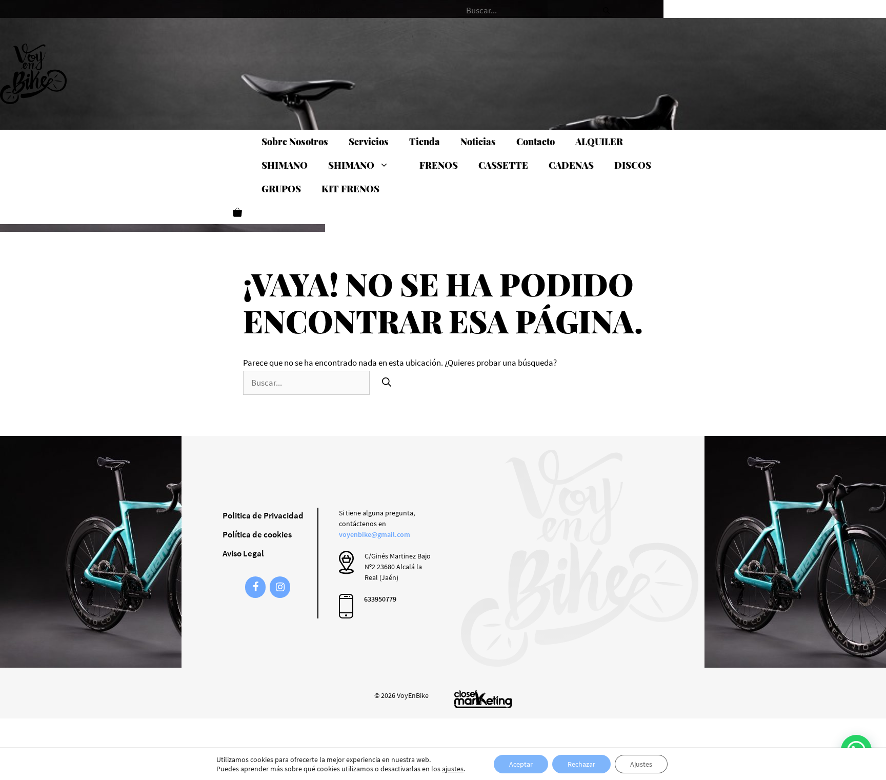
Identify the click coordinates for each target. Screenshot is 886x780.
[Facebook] (255, 587)
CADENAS (571, 165)
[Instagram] (280, 587)
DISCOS (632, 165)
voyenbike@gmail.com (374, 534)
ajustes (453, 768)
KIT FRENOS (350, 189)
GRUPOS (281, 189)
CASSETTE (503, 165)
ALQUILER (599, 141)
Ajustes (641, 764)
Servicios (369, 141)
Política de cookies (257, 534)
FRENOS (438, 165)
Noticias (478, 141)
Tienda (424, 141)
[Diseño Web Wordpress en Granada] (483, 699)
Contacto (535, 141)
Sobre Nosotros (294, 141)
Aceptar (521, 764)
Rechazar (581, 764)
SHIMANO (284, 165)
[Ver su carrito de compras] (237, 212)
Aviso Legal (243, 553)
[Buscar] (606, 7)
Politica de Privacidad (263, 515)
